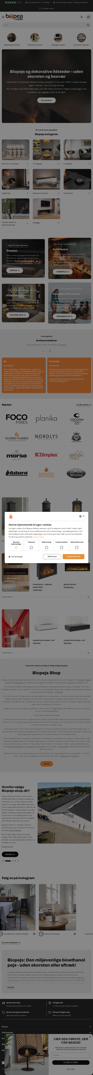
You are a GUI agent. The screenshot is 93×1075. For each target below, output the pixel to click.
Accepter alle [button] (73, 557)
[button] (15, 556)
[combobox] (80, 516)
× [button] (83, 516)
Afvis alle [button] (52, 557)
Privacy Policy (38, 537)
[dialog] (46, 537)
